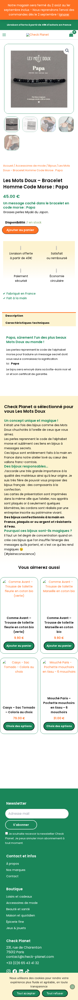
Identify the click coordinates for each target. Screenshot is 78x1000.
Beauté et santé (18, 909)
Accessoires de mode (31, 166)
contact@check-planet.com (30, 956)
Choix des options (19, 726)
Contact (12, 876)
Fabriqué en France (21, 293)
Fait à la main (16, 298)
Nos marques (15, 870)
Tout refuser (55, 993)
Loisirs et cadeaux (19, 896)
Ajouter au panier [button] (18, 646)
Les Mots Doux (30, 411)
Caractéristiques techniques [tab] (27, 323)
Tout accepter (26, 993)
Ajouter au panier (20, 230)
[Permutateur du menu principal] (4, 35)
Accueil (8, 166)
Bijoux (52, 166)
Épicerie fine (15, 922)
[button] (67, 50)
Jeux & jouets (16, 928)
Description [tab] (14, 316)
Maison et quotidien (20, 915)
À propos (12, 864)
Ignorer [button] (64, 14)
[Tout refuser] (72, 986)
